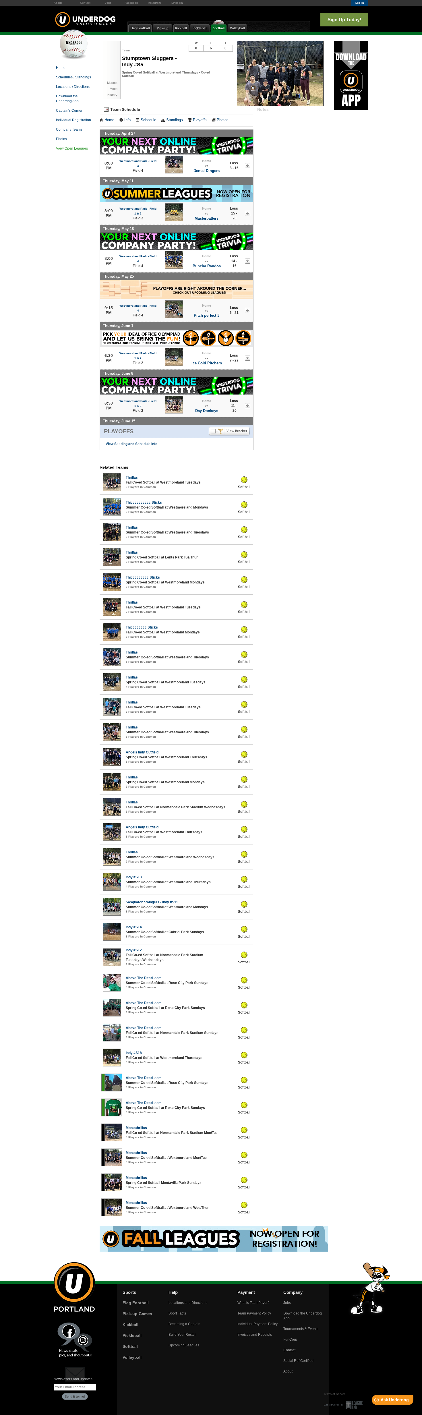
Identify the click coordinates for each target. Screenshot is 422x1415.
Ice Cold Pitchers (206, 363)
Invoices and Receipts (254, 1335)
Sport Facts (177, 1313)
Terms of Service (335, 1393)
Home (60, 68)
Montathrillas (136, 1128)
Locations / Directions (73, 87)
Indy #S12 (134, 950)
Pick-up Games (137, 1313)
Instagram (154, 2)
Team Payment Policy (254, 1313)
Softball (130, 1346)
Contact (85, 2)
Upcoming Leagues (184, 1345)
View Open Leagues (72, 148)
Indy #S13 (134, 877)
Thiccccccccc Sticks (143, 577)
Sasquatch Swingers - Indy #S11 (152, 902)
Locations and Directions (188, 1303)
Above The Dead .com (144, 978)
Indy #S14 (134, 927)
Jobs (108, 2)
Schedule (148, 120)
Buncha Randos (207, 266)
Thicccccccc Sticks (142, 627)
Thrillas (132, 477)
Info (127, 120)
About (58, 2)
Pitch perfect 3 (206, 315)
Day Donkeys (206, 411)
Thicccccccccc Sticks (144, 502)
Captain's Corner (69, 111)
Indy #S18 (134, 1053)
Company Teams (69, 129)
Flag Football (136, 1302)
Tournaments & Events (300, 1329)
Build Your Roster (182, 1335)
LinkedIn (177, 2)
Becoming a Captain (184, 1324)
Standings (174, 120)
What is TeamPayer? (253, 1303)
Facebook (131, 2)
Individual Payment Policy (257, 1324)
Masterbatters (206, 218)
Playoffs (200, 120)
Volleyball (132, 1357)
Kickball (130, 1324)
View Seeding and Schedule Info (131, 444)
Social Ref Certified (298, 1361)
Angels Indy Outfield (142, 752)
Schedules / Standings (73, 77)
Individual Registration (73, 120)
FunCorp (290, 1339)
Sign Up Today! (344, 19)
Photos (61, 139)
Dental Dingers (206, 171)
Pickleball (132, 1335)
